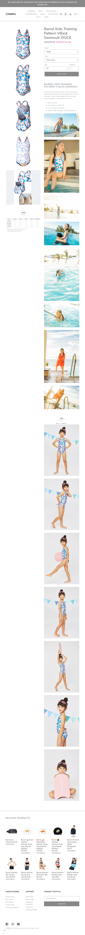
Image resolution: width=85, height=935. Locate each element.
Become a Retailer (31, 910)
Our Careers (9, 899)
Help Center (29, 897)
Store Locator (10, 897)
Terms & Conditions (12, 908)
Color (46, 56)
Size (46, 65)
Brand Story (9, 902)
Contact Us (29, 907)
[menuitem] (31, 11)
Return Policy (30, 899)
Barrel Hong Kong (14, 928)
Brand (46, 48)
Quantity (72, 65)
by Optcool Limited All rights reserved (29, 928)
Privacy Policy (10, 905)
